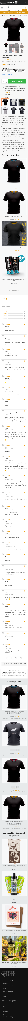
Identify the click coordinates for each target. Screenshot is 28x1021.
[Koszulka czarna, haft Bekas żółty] (22, 102)
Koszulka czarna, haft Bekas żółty (14, 247)
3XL (18, 713)
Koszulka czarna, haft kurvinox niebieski (14, 185)
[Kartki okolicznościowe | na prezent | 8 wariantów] (14, 916)
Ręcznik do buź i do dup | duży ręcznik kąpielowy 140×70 (14, 866)
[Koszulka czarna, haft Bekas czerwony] (5, 102)
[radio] (3, 71)
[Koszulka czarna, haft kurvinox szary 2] (14, 770)
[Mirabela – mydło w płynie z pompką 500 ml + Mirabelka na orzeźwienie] (14, 948)
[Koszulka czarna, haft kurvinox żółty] (14, 202)
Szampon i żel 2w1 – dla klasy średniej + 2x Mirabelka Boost (14, 899)
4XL (20, 713)
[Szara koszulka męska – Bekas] (14, 110)
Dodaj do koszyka (17, 81)
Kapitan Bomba (8, 673)
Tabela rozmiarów (6, 74)
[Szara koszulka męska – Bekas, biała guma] (14, 733)
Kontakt (5, 996)
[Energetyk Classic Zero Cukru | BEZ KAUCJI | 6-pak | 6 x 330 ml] (14, 265)
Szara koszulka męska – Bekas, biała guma (14, 748)
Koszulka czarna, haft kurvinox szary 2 (14, 784)
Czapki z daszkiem (7, 1009)
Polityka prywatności (8, 991)
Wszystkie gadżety (13, 15)
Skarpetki (5, 1011)
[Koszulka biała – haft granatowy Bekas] (14, 102)
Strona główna (4, 15)
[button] (14, 35)
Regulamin (5, 983)
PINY (4, 1014)
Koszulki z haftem (17, 675)
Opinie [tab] (4, 299)
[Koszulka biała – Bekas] (5, 110)
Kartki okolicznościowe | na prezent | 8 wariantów (14, 930)
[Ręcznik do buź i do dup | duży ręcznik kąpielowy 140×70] (14, 851)
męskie (15, 677)
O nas (4, 994)
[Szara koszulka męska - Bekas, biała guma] (22, 110)
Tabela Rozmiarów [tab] (6, 306)
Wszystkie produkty (8, 1017)
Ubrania (14, 672)
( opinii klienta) (12, 64)
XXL (16, 713)
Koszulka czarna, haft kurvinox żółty (14, 216)
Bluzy (4, 1006)
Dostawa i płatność (8, 986)
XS (7, 713)
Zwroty (4, 988)
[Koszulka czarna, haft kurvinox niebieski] (14, 170)
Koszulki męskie (9, 675)
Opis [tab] (2, 303)
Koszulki (5, 1003)
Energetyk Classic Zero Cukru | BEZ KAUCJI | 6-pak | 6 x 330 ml (14, 280)
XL (14, 713)
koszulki (10, 672)
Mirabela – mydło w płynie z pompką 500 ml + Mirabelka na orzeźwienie (14, 963)
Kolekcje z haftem (17, 673)
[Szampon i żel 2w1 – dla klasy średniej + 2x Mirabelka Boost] (14, 883)
